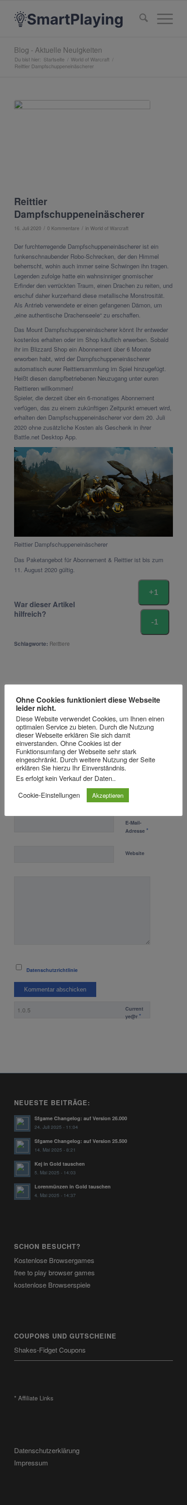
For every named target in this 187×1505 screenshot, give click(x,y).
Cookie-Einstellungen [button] (49, 795)
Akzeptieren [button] (107, 795)
